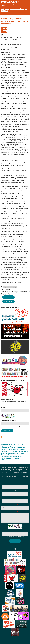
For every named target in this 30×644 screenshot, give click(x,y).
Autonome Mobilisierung (8, 456)
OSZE (17, 458)
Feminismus (4, 458)
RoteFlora (9, 287)
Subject (15, 498)
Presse (17, 447)
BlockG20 (18, 444)
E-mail (3, 407)
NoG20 (10, 444)
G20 (5, 287)
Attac (14, 458)
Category (15, 505)
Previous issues (5, 435)
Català (3, 8)
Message (15, 512)
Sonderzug (26, 455)
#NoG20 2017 (10, 1)
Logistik (10, 458)
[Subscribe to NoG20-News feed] (15, 437)
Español (3, 10)
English (11, 8)
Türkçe (6, 10)
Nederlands (7, 8)
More (2, 460)
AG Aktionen (18, 456)
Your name (15, 484)
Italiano (22, 8)
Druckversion (8, 297)
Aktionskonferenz (8, 447)
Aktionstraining (10, 451)
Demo (3, 451)
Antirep (7, 453)
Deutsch (18, 8)
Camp (22, 447)
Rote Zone (11, 455)
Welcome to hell (18, 455)
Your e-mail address (15, 491)
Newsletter (23, 449)
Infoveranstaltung (22, 451)
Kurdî (26, 8)
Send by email (8, 301)
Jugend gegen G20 (14, 449)
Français (15, 8)
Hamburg (14, 287)
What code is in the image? (8, 420)
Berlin (2, 453)
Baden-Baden (13, 453)
